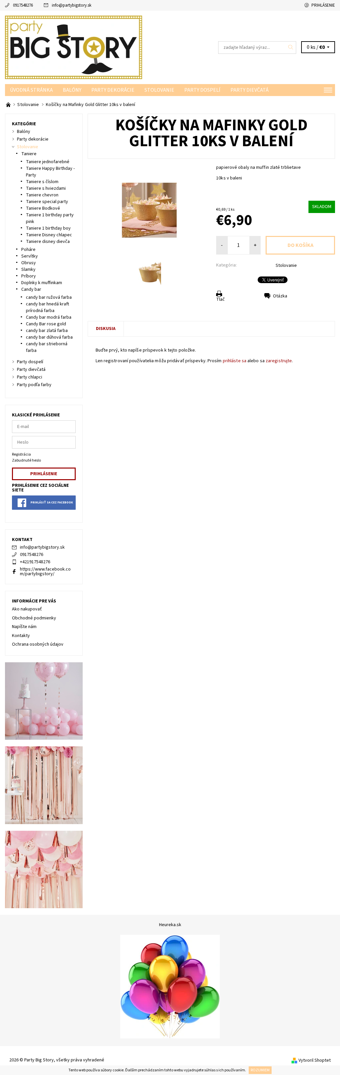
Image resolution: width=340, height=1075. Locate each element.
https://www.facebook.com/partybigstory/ (45, 571)
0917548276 (23, 5)
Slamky (28, 269)
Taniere (29, 154)
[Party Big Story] (87, 47)
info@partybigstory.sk (71, 5)
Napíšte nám (24, 626)
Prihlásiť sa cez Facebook (52, 502)
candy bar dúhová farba (49, 337)
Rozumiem (260, 1070)
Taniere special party (47, 201)
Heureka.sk (170, 924)
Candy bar (31, 289)
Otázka (280, 296)
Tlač (220, 299)
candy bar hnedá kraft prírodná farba (47, 307)
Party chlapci (29, 377)
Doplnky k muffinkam (41, 282)
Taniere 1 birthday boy (48, 228)
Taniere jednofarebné (47, 162)
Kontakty (21, 635)
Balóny (72, 90)
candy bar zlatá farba (47, 330)
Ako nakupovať (27, 609)
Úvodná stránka (31, 90)
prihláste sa (234, 361)
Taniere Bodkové (43, 208)
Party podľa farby (34, 384)
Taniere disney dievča (48, 241)
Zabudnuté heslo (26, 460)
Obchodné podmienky (34, 618)
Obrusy (28, 263)
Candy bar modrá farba (48, 317)
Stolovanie (159, 90)
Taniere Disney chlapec (49, 235)
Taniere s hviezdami (46, 188)
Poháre (28, 249)
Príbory (28, 276)
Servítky (29, 256)
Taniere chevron (42, 195)
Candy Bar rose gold (46, 324)
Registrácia (21, 454)
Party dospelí (202, 90)
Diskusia (106, 328)
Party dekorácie (112, 90)
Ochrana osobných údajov (37, 644)
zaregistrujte (279, 361)
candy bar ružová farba (49, 297)
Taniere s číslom (42, 181)
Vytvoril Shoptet (314, 1060)
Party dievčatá (249, 90)
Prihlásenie (323, 5)
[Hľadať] (291, 47)
